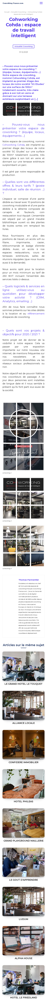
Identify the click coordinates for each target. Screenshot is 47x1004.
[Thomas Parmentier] (11, 606)
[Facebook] (11, 58)
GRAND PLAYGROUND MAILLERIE (23, 840)
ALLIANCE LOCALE (23, 723)
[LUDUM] (23, 901)
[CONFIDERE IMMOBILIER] (23, 744)
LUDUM (23, 919)
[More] (35, 58)
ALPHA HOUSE (23, 958)
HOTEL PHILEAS (23, 801)
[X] (17, 58)
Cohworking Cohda (14, 144)
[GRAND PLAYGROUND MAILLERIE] (23, 823)
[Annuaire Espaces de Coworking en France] (13, 3)
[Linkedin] (23, 58)
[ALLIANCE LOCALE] (23, 705)
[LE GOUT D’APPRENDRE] (23, 862)
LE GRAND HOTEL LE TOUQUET (23, 684)
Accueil (6, 12)
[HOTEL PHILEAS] (23, 784)
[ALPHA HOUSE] (23, 940)
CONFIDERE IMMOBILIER (23, 762)
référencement (36, 313)
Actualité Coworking (18, 12)
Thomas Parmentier (29, 580)
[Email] (29, 58)
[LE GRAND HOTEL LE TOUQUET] (23, 666)
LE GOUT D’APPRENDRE (23, 880)
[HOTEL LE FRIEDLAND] (23, 980)
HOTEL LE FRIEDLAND (23, 997)
